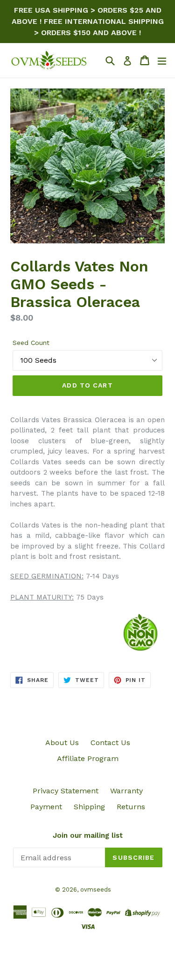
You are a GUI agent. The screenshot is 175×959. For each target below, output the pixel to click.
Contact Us (110, 742)
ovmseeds (95, 889)
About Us (62, 742)
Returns (131, 806)
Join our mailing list (88, 835)
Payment (46, 806)
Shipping (89, 806)
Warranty (126, 790)
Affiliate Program (88, 758)
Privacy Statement (65, 790)
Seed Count (31, 342)
